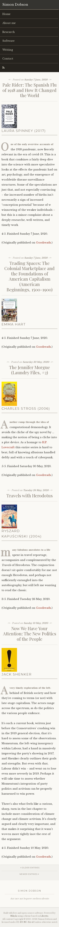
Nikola (13, 916)
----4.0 (25, 922)
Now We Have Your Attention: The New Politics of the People (29, 633)
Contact (7, 58)
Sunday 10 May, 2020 (36, 623)
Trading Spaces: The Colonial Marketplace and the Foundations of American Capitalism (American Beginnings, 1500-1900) (29, 276)
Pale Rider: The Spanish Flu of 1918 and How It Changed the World (30, 90)
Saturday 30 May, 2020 (36, 362)
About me (9, 23)
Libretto (44, 916)
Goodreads (43, 242)
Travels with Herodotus (29, 495)
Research (8, 32)
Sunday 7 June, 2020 (36, 79)
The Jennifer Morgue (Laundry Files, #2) (29, 370)
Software (8, 40)
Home (6, 14)
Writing (7, 49)
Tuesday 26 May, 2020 (36, 490)
